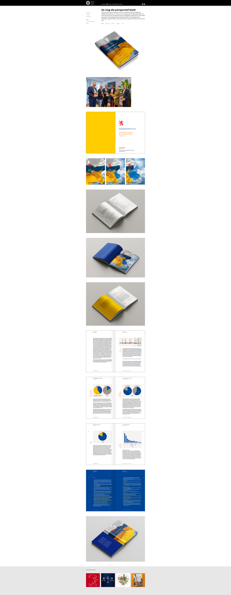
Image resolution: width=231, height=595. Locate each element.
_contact (120, 4)
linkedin (142, 4)
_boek (87, 23)
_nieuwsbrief (115, 4)
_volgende (88, 16)
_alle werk (88, 12)
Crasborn (90, 3)
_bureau (103, 4)
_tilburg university (90, 21)
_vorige (87, 14)
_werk (106, 4)
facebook (144, 4)
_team (110, 4)
